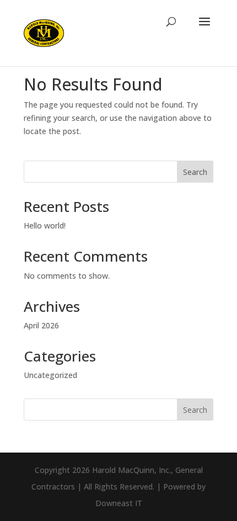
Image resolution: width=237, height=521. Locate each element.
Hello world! (45, 225)
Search (195, 172)
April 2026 (41, 325)
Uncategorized (50, 375)
